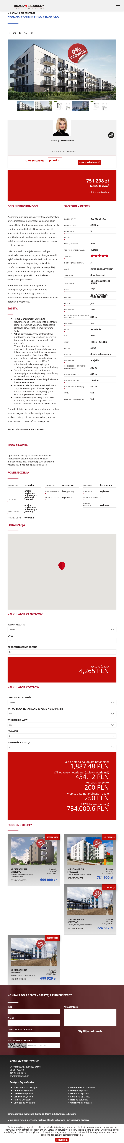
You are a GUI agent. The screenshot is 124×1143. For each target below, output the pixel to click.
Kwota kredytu (17, 624)
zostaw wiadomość (89, 162)
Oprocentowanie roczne (22, 647)
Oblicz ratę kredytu (99, 192)
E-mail (11, 1018)
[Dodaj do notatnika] (26, 33)
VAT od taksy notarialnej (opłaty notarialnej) (35, 708)
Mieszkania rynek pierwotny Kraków (27, 1119)
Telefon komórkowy (20, 1029)
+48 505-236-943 (35, 160)
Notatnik (29, 1113)
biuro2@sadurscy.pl (19, 1075)
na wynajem (26, 1087)
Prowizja (13, 731)
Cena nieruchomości (20, 697)
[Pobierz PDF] (20, 33)
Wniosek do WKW (18, 720)
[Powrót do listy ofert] (10, 33)
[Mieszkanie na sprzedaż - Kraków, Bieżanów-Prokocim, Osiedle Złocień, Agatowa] (34, 860)
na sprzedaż (82, 1087)
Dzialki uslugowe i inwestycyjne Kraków (68, 1119)
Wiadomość (71, 1006)
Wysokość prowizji (19, 742)
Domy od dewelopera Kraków (60, 1113)
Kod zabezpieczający (20, 1040)
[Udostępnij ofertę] (31, 33)
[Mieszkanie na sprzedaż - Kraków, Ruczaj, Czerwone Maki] (90, 859)
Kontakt (39, 1113)
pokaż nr (55, 160)
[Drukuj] (15, 33)
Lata (10, 635)
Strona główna (15, 1113)
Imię (10, 1006)
